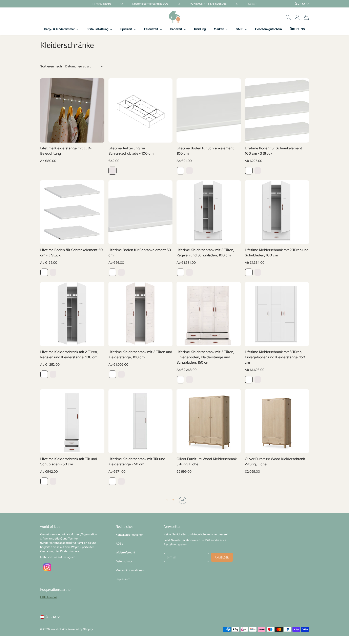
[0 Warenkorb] (306, 17)
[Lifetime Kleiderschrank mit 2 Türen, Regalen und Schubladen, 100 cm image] (209, 212)
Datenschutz (124, 561)
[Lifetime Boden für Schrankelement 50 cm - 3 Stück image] (72, 212)
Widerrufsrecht (125, 552)
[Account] (297, 17)
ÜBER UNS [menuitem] (297, 29)
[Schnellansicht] (99, 137)
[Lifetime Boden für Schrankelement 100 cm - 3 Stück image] (277, 110)
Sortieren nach (51, 66)
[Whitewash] (112, 171)
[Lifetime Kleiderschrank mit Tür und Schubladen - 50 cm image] (72, 421)
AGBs (119, 543)
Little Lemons (48, 597)
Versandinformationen (130, 570)
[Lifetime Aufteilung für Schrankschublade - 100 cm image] (140, 110)
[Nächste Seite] (182, 500)
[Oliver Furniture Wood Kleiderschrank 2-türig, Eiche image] (277, 421)
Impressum (123, 579)
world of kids (59, 629)
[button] (61, 29)
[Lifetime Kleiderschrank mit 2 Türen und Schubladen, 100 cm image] (277, 212)
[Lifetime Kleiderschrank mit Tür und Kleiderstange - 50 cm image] (140, 421)
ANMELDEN (222, 557)
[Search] (288, 17)
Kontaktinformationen (129, 534)
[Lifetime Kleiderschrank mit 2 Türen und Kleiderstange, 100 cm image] (140, 314)
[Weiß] (181, 171)
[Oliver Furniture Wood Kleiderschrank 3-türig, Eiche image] (209, 421)
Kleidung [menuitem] (200, 29)
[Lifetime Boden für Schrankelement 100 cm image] (209, 110)
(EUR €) (51, 617)
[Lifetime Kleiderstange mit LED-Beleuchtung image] (72, 110)
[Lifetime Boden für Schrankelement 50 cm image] (140, 212)
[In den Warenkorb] (235, 439)
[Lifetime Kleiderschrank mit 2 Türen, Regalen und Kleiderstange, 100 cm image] (72, 314)
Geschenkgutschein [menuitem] (268, 29)
